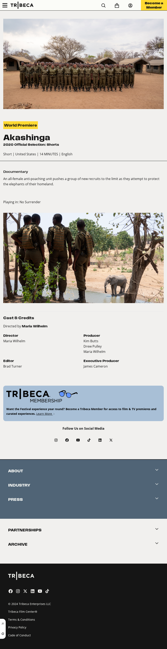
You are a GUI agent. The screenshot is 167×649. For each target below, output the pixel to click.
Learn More (44, 414)
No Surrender (30, 202)
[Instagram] (56, 440)
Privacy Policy (17, 627)
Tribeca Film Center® (22, 612)
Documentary (15, 171)
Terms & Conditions (21, 619)
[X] (111, 440)
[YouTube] (78, 440)
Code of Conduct (19, 635)
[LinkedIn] (100, 440)
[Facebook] (67, 440)
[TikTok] (89, 440)
